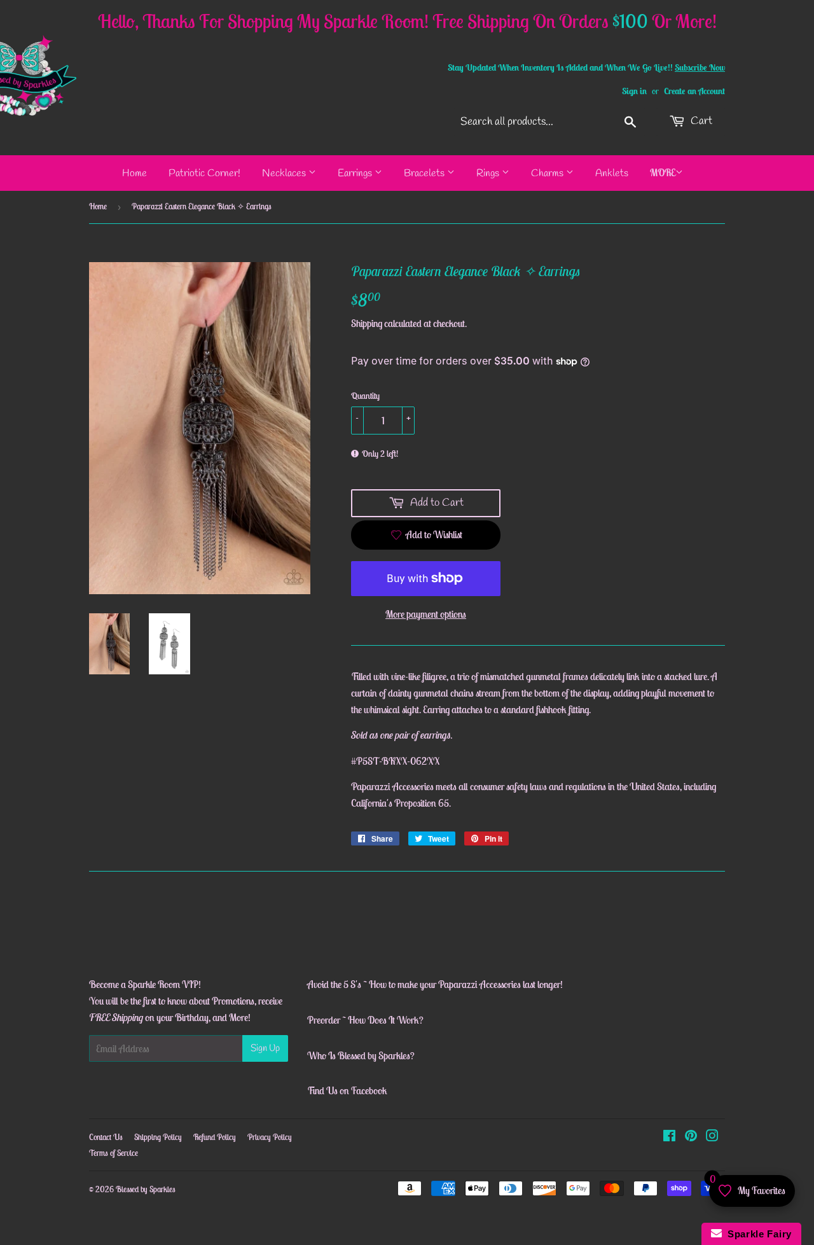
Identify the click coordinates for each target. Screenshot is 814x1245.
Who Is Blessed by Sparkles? (361, 1055)
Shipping (366, 323)
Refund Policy (214, 1137)
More (662, 172)
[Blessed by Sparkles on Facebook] (669, 1136)
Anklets (611, 173)
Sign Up (265, 1048)
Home (134, 173)
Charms (548, 173)
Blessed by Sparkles (146, 1189)
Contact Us (106, 1137)
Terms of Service (113, 1153)
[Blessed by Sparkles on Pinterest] (691, 1136)
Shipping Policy (158, 1137)
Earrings (356, 173)
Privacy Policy (269, 1137)
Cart (700, 121)
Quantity (365, 395)
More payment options (425, 614)
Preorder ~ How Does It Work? (365, 1019)
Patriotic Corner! (204, 173)
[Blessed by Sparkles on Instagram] (712, 1136)
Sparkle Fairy (757, 1233)
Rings (489, 173)
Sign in (634, 91)
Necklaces (285, 173)
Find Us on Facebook (347, 1090)
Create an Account (694, 91)
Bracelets (425, 173)
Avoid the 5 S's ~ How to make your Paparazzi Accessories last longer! (435, 984)
